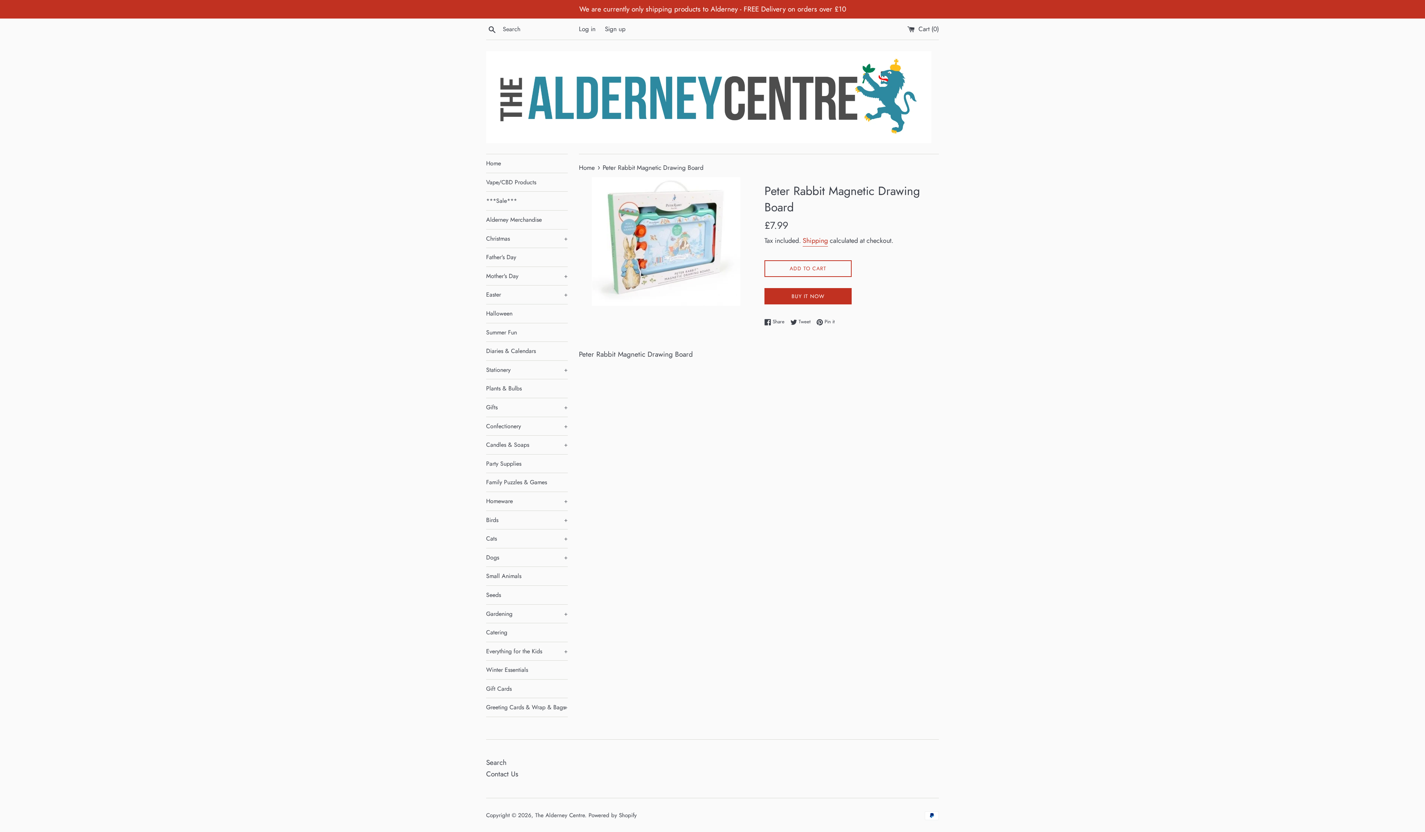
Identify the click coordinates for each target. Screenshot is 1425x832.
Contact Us (502, 774)
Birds (527, 520)
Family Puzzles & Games (516, 482)
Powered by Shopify (613, 815)
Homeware (527, 501)
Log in (587, 28)
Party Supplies (503, 463)
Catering (496, 632)
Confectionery (527, 426)
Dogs (527, 557)
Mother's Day (527, 276)
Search (496, 762)
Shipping (815, 240)
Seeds (493, 595)
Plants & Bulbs (504, 388)
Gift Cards (499, 688)
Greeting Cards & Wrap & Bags (527, 707)
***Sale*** (501, 201)
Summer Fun (501, 332)
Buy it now (808, 296)
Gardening (527, 614)
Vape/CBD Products (511, 182)
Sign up (615, 28)
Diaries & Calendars (511, 351)
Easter (527, 294)
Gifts (527, 407)
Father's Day (501, 257)
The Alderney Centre (560, 815)
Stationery (527, 370)
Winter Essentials (507, 670)
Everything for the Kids (527, 651)
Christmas (527, 238)
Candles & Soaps (527, 444)
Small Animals (503, 576)
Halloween (499, 313)
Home (493, 163)
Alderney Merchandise (514, 219)
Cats (527, 538)
